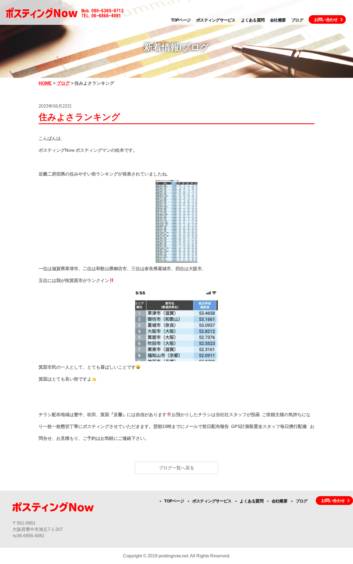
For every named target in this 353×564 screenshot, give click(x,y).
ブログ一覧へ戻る (176, 467)
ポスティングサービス (216, 20)
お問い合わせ (326, 19)
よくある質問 (253, 20)
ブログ (297, 20)
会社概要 (278, 20)
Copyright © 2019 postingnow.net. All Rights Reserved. (176, 556)
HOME (45, 83)
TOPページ (181, 20)
